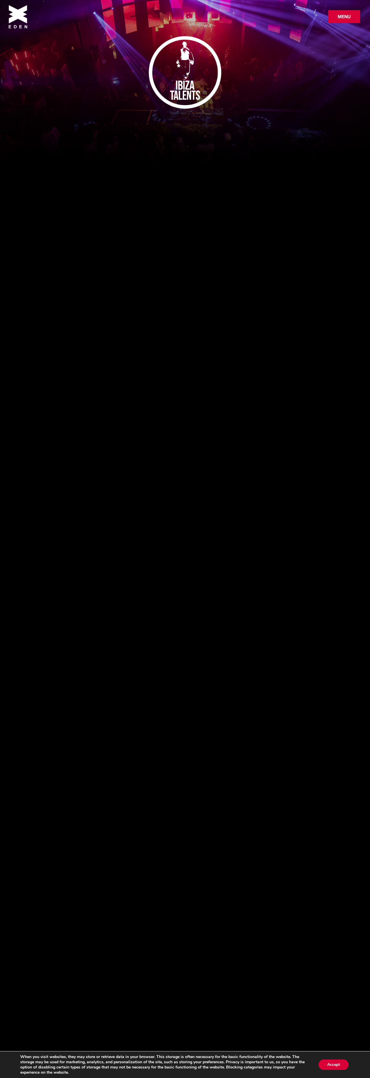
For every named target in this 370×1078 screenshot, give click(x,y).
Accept (333, 1064)
